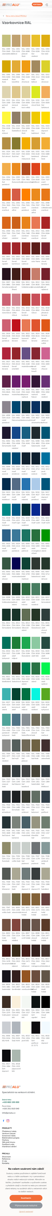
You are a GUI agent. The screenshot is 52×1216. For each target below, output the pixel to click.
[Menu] (47, 4)
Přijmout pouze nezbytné (26, 1205)
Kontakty (5, 1163)
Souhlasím (26, 1198)
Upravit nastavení (26, 1211)
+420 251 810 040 (10, 1108)
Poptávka (37, 4)
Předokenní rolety (9, 1131)
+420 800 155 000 (10, 1102)
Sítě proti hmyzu (8, 1142)
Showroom (6, 1157)
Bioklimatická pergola (10, 1138)
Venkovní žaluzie (8, 1133)
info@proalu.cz (8, 1113)
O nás (4, 1161)
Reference (6, 1159)
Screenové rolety (9, 1136)
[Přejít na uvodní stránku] (11, 5)
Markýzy (5, 1140)
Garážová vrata (8, 1144)
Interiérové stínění (9, 1146)
